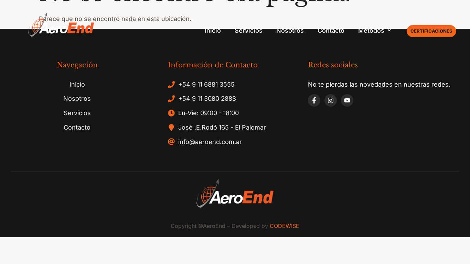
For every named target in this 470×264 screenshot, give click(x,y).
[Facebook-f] (314, 100)
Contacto (331, 30)
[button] (374, 30)
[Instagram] (330, 100)
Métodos (371, 30)
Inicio (213, 30)
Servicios (249, 30)
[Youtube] (347, 100)
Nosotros (290, 30)
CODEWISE (284, 225)
